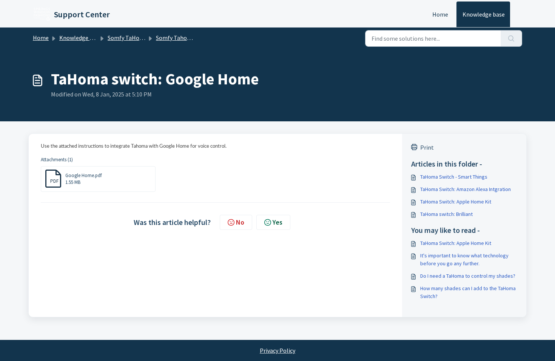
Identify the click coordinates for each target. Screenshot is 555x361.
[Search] (511, 38)
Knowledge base (483, 14)
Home (440, 14)
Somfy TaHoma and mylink (142, 37)
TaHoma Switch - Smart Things (453, 176)
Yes (277, 222)
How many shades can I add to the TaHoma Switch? (468, 292)
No (240, 222)
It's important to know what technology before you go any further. (464, 259)
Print (427, 147)
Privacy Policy (277, 350)
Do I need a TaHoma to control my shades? (467, 275)
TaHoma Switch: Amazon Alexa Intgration (465, 189)
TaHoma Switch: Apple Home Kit (455, 201)
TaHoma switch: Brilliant (446, 214)
